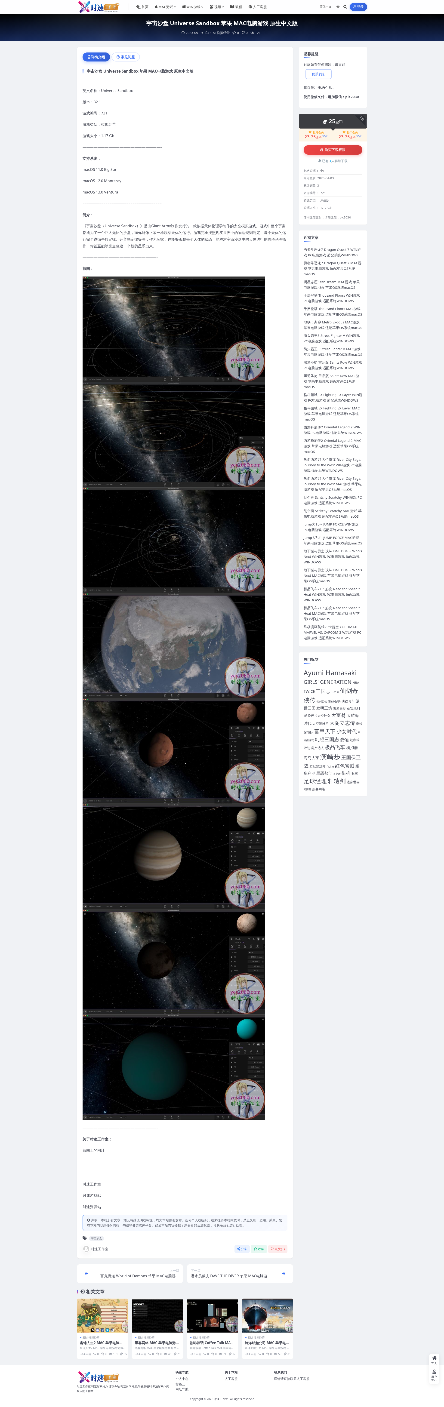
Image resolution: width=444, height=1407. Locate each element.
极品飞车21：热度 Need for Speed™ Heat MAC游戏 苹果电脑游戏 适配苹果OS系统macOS (332, 613)
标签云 (180, 1384)
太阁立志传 (342, 722)
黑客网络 (318, 789)
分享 (244, 1249)
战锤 (344, 739)
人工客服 (231, 1378)
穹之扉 (330, 766)
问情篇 (307, 789)
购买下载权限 (335, 150)
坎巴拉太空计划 (319, 715)
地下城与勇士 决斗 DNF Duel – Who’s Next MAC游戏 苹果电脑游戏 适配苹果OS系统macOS (333, 575)
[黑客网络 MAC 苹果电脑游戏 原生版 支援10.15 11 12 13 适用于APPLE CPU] (157, 1316)
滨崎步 (330, 756)
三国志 (323, 691)
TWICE (309, 691)
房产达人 (317, 748)
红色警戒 (345, 765)
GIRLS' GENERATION (328, 682)
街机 (346, 773)
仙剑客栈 (322, 701)
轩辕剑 (337, 781)
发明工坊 (324, 708)
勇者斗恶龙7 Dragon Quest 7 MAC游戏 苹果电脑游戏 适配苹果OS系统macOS (332, 268)
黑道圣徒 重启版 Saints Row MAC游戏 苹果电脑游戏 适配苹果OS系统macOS (331, 381)
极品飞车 (335, 747)
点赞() (280, 1249)
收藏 (261, 1249)
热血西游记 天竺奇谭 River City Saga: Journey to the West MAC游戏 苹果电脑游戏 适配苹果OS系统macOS (333, 484)
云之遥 (335, 692)
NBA (355, 682)
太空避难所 (320, 723)
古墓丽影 (339, 708)
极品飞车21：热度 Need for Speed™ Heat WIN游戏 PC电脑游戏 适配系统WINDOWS (332, 594)
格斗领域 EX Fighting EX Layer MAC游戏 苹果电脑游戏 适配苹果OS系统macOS (332, 413)
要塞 (354, 773)
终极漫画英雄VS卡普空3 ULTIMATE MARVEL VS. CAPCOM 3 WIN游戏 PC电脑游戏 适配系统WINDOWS (332, 632)
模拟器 (352, 747)
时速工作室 (99, 1249)
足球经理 (315, 781)
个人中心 (182, 1378)
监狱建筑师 (317, 766)
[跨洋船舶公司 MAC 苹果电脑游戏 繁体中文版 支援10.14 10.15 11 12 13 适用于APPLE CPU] (267, 1316)
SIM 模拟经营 (220, 33)
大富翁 (338, 715)
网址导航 (182, 1389)
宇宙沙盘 (96, 1238)
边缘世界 (353, 782)
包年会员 (352, 132)
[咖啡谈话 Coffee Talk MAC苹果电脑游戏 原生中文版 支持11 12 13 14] (212, 1316)
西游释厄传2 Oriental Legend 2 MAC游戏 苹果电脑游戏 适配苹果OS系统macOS (332, 446)
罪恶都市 (324, 773)
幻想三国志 (327, 739)
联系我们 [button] (318, 74)
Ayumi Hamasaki (330, 672)
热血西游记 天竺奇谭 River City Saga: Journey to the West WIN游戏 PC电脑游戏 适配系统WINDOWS (333, 465)
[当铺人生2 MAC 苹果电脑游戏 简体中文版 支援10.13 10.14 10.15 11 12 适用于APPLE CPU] (102, 1316)
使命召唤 (334, 701)
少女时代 (346, 731)
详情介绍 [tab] (98, 57)
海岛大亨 (311, 757)
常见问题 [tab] (128, 57)
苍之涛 (337, 773)
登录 (360, 7)
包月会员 (318, 132)
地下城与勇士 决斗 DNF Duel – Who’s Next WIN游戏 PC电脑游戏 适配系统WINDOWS (333, 556)
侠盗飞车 (348, 701)
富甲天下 (325, 731)
